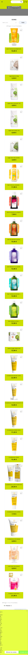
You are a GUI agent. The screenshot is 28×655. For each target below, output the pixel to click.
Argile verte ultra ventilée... (14, 157)
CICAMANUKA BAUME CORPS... (14, 375)
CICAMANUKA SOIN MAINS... (14, 539)
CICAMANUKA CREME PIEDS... (14, 430)
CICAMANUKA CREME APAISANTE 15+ (14, 403)
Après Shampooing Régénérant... (14, 49)
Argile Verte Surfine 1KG (14, 130)
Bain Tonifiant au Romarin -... (14, 294)
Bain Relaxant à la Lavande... (14, 266)
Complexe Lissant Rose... (14, 593)
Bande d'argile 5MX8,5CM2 (14, 348)
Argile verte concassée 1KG (14, 103)
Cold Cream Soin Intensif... (14, 566)
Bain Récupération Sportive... (14, 239)
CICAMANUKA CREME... (14, 457)
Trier (22, 22)
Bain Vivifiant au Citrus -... (14, 321)
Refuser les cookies (11, 652)
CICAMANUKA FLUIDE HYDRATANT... (14, 484)
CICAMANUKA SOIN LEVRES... (14, 512)
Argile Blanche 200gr (14, 76)
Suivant (9, 606)
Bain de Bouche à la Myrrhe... (14, 212)
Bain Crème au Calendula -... (14, 185)
